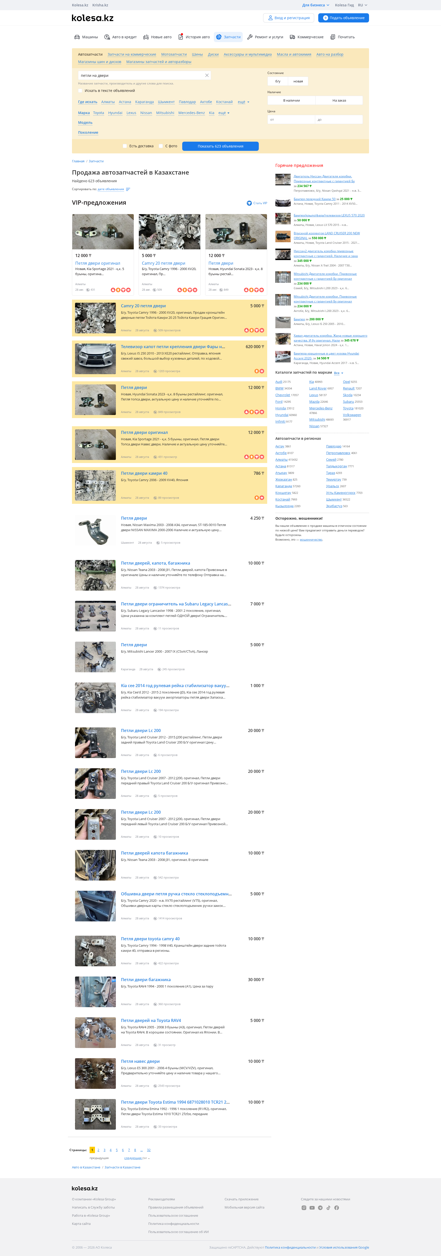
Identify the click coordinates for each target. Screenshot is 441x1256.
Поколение (88, 132)
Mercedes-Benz (321, 408)
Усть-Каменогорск (341, 492)
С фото (171, 146)
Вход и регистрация (292, 17)
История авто (198, 36)
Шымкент (334, 499)
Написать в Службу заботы (93, 1207)
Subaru (348, 401)
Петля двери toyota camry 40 (150, 939)
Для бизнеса (313, 5)
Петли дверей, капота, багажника (155, 563)
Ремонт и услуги (269, 36)
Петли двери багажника (146, 979)
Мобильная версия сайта (244, 1207)
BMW (279, 388)
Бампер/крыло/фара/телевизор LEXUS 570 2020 (329, 215)
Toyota (348, 408)
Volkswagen (352, 414)
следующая (133, 1158)
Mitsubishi (317, 419)
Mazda (314, 401)
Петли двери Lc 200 (141, 730)
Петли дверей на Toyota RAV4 (151, 1020)
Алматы (281, 459)
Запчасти (96, 161)
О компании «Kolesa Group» (94, 1199)
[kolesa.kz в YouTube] (312, 1208)
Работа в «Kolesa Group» (91, 1215)
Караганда (283, 486)
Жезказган (283, 479)
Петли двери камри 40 (144, 473)
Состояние (275, 73)
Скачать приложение (242, 1199)
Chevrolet (282, 395)
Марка (84, 112)
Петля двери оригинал (97, 263)
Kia (311, 381)
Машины (90, 36)
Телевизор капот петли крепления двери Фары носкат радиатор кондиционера (203, 346)
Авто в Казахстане (86, 1167)
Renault (349, 388)
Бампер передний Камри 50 (315, 199)
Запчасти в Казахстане (122, 1167)
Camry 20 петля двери (163, 263)
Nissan (314, 426)
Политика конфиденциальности (173, 1223)
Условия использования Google (344, 1247)
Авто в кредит (124, 36)
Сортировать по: (84, 189)
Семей (331, 459)
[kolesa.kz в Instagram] (304, 1208)
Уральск (332, 486)
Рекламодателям (161, 1199)
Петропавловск (338, 452)
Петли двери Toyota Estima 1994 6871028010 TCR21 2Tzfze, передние (189, 1102)
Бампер (299, 319)
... (141, 1150)
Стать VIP (260, 203)
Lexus (313, 395)
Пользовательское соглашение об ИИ (178, 1231)
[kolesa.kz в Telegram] (320, 1208)
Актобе (281, 452)
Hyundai (281, 414)
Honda (280, 408)
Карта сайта (81, 1223)
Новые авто (161, 36)
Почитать (346, 36)
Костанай (282, 499)
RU (360, 5)
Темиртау (333, 479)
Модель (85, 122)
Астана (280, 466)
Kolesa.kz (80, 5)
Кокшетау (283, 492)
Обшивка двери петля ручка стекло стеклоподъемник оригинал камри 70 (197, 894)
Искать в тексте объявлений (110, 90)
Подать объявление (347, 17)
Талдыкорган (336, 466)
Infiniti (280, 421)
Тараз (330, 472)
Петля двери (221, 263)
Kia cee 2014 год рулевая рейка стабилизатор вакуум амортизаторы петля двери (204, 685)
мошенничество (311, 539)
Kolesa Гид (344, 5)
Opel (346, 381)
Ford (279, 401)
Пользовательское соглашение (173, 1215)
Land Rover (318, 388)
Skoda (347, 395)
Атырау (281, 472)
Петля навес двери (140, 1061)
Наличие (274, 92)
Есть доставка (141, 146)
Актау (279, 446)
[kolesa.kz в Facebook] (337, 1208)
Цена (271, 111)
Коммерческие (311, 36)
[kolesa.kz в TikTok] (328, 1208)
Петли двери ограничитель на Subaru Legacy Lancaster (177, 604)
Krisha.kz (100, 5)
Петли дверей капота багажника (154, 853)
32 (149, 1150)
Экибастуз (334, 506)
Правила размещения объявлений (175, 1207)
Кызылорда (284, 506)
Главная (78, 161)
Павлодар (333, 446)
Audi (278, 381)
